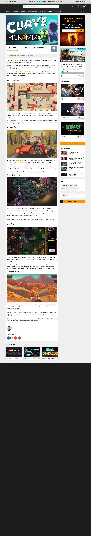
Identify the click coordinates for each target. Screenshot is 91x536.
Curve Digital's (16, 60)
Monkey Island (19, 160)
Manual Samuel (24, 162)
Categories (16, 11)
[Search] (57, 6)
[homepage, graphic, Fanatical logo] (13, 6)
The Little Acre (10, 208)
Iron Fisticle (10, 257)
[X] (12, 338)
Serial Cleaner (10, 113)
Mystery (50, 11)
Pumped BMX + (73, 192)
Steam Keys (65, 195)
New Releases (42, 11)
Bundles (23, 11)
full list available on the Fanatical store (24, 71)
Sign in (73, 6)
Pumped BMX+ (10, 305)
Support (83, 11)
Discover (8, 11)
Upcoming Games (33, 11)
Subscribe (80, 30)
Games (16, 50)
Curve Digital (65, 185)
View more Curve (72, 143)
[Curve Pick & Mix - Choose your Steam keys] (15, 338)
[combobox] (47, 6)
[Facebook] (8, 338)
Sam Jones (11, 50)
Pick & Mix (81, 192)
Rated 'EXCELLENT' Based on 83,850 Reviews (52, 1)
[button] (11, 2)
